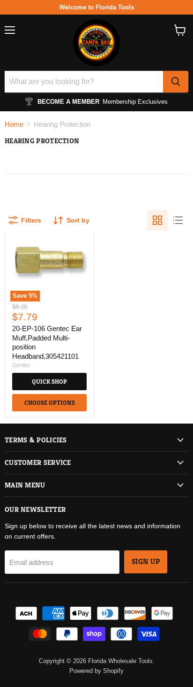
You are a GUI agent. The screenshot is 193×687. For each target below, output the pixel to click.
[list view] (178, 220)
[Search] (175, 82)
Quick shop (49, 382)
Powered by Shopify (96, 670)
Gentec (21, 365)
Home (14, 124)
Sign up (146, 561)
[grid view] (157, 220)
